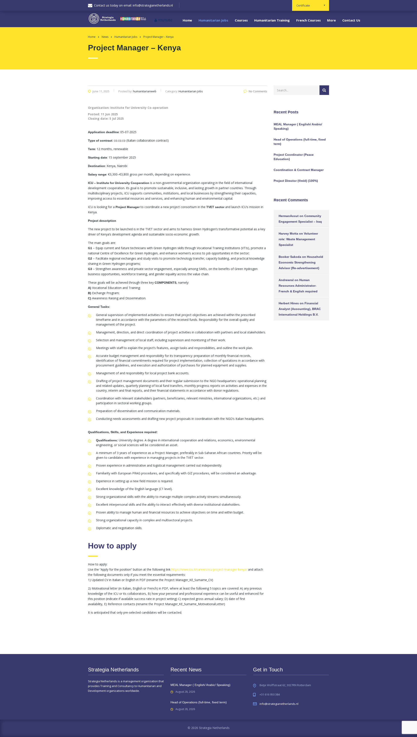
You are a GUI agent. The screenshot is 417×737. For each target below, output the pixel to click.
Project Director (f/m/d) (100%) (296, 180)
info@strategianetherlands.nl (279, 704)
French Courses (308, 20)
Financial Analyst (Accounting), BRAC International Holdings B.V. (300, 308)
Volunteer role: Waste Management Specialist (298, 239)
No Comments (258, 91)
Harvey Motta (288, 233)
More (331, 20)
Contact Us (351, 20)
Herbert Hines (289, 303)
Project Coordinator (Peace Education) (294, 157)
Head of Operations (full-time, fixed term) (300, 142)
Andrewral (286, 280)
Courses (241, 20)
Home (187, 20)
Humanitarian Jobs (213, 20)
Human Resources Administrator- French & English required (298, 285)
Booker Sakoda (290, 256)
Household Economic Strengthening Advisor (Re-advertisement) (301, 262)
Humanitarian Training (272, 20)
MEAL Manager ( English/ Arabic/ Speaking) (298, 126)
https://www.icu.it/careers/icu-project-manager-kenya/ (209, 569)
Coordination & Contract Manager (299, 170)
